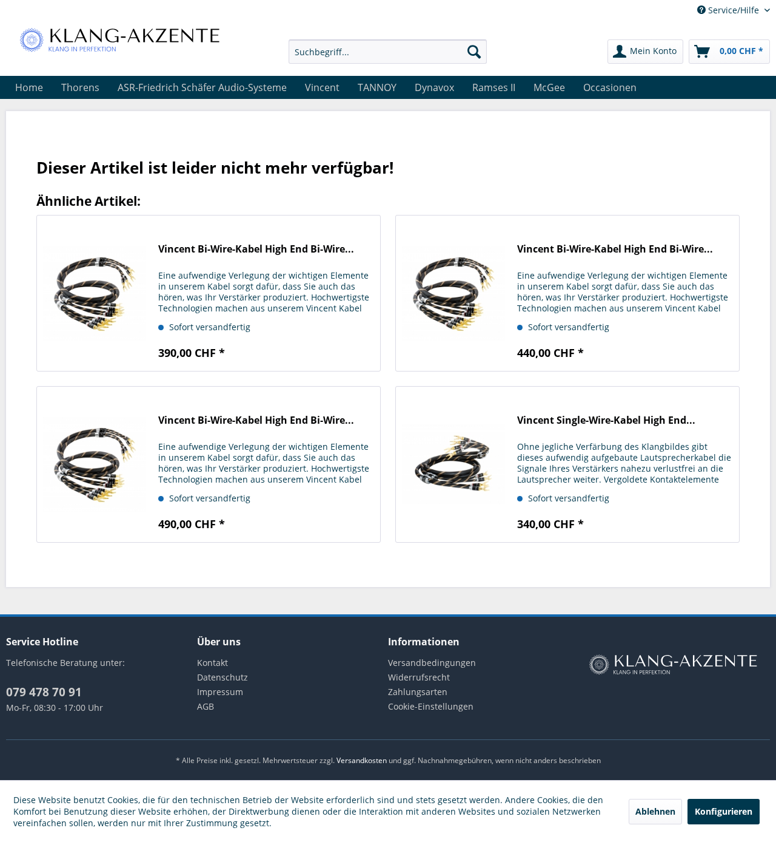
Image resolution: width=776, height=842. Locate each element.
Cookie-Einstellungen (430, 706)
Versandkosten (361, 760)
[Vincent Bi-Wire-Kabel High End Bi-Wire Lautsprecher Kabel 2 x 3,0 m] (453, 293)
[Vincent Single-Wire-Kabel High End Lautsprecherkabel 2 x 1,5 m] (453, 464)
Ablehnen (655, 811)
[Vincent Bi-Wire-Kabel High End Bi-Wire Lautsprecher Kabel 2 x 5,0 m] (94, 464)
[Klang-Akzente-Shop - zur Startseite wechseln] (119, 39)
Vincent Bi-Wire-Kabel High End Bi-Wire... (256, 249)
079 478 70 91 (44, 692)
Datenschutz (222, 677)
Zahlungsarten (417, 692)
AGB (205, 706)
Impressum (220, 692)
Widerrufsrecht (419, 677)
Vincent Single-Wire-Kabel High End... (606, 420)
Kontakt (212, 662)
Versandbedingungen (432, 662)
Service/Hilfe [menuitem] (733, 10)
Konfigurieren (723, 811)
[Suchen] (474, 51)
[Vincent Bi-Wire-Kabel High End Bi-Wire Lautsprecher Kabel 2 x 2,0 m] (94, 293)
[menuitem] (388, 51)
